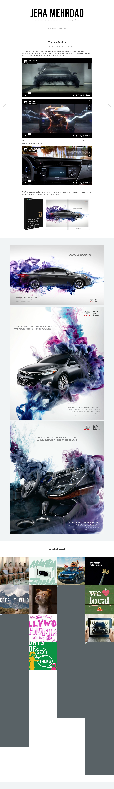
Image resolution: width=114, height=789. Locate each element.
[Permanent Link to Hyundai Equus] (100, 628)
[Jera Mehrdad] (57, 25)
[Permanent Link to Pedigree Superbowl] (71, 651)
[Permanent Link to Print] (100, 708)
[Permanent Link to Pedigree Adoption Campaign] (42, 599)
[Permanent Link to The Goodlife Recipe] (14, 680)
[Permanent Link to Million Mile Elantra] (100, 571)
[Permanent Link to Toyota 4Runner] (14, 599)
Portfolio (52, 28)
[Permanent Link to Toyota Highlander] (71, 571)
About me (62, 28)
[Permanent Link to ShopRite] (100, 599)
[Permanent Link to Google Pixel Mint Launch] (42, 571)
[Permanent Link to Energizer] (42, 628)
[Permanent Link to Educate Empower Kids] (42, 656)
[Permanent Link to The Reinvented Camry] (14, 571)
